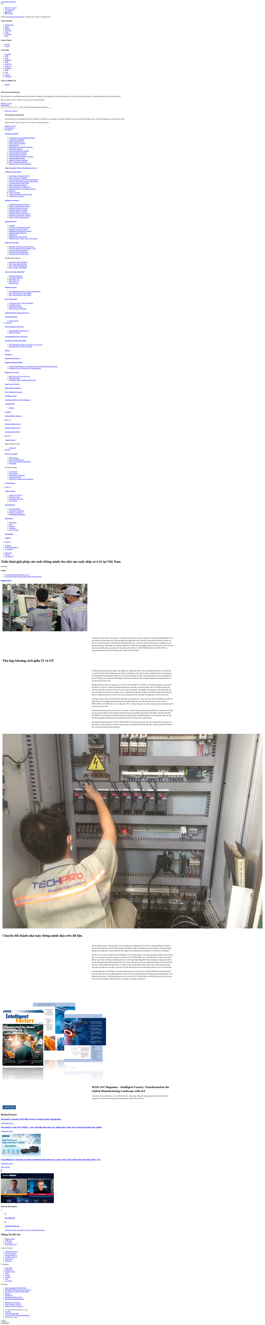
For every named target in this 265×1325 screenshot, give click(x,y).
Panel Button (5, 105)
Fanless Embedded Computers (19, 151)
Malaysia (8, 66)
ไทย (6, 72)
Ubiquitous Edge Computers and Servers (22, 380)
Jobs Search (9, 1259)
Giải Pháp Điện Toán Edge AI (19, 331)
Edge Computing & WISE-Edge (14, 326)
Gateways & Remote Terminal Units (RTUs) (23, 181)
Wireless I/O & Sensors (16, 196)
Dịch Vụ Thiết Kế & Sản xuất (13, 392)
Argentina (8, 30)
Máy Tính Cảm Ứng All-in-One (19, 376)
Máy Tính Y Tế (14, 281)
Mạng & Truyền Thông (12, 242)
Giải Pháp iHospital (15, 276)
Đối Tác (7, 436)
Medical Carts (13, 283)
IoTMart (7, 545)
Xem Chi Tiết (9, 1107)
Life (10, 524)
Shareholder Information (17, 514)
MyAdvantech (9, 9)
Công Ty (8, 487)
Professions (13, 522)
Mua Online (11, 1239)
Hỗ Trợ (7, 450)
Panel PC (12, 191)
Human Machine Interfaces (18, 185)
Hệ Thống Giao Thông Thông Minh (15, 340)
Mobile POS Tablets (15, 307)
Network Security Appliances (18, 250)
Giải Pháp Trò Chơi (10, 396)
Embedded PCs (14, 145)
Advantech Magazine (16, 499)
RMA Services (14, 458)
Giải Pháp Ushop (14, 305)
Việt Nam (10, 13)
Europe (7, 44)
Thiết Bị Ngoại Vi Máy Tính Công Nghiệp (23, 238)
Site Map (8, 1312)
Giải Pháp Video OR (16, 278)
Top (4, 1321)
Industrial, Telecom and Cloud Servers (21, 247)
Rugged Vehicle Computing (13, 388)
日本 (6, 62)
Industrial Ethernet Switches (18, 210)
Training (12, 526)
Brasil (7, 27)
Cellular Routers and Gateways (19, 204)
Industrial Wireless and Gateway (19, 214)
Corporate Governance (16, 511)
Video (7, 1273)
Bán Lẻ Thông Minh (11, 299)
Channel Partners (10, 440)
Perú (6, 36)
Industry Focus (10, 1271)
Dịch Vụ (8, 420)
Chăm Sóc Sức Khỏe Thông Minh (14, 272)
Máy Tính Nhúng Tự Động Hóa (19, 187)
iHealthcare (8, 354)
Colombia (8, 34)
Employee (8, 538)
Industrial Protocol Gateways (18, 208)
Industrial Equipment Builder (13, 362)
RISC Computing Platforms (18, 162)
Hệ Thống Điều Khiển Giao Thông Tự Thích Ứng (25, 345)
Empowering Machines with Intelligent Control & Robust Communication (33, 366)
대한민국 (8, 64)
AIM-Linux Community (17, 475)
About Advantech (10, 491)
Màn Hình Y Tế (14, 279)
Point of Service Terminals (17, 309)
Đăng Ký (8, 8)
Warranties (12, 463)
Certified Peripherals (11, 317)
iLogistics (8, 412)
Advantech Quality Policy (12, 432)
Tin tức (7, 1275)
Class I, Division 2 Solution (18, 178)
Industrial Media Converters (18, 212)
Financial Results (14, 509)
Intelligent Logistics (11, 287)
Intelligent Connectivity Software (20, 215)
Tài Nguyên (13, 471)
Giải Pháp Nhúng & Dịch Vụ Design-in (16, 336)
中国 (6, 56)
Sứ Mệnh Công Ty (11, 1257)
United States (9, 25)
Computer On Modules (16, 140)
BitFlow (11, 408)
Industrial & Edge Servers (12, 358)
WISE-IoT (12, 448)
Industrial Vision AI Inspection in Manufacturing (25, 368)
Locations (12, 528)
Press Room (13, 501)
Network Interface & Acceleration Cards (22, 248)
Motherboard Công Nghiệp (18, 237)
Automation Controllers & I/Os (19, 176)
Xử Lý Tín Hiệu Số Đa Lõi (18, 266)
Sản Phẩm (8, 130)
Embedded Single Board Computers (21, 147)
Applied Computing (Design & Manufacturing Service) (21, 168)
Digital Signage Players (16, 141)
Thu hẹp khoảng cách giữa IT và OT (17, 575)
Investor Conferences (16, 512)
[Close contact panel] (1, 1210)
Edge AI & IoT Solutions (17, 143)
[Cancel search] (51, 107)
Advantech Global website (15, 17)
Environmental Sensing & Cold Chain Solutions (24, 291)
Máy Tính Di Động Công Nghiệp (20, 295)
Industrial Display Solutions (13, 416)
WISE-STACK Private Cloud (19, 254)
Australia (8, 54)
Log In (14, 8)
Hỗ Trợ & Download (11, 454)
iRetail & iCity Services (12, 372)
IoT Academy (13, 473)
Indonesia (8, 60)
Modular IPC (13, 235)
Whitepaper (9, 1270)
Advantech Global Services (13, 424)
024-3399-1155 (12, 1244)
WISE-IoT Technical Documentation (21, 479)
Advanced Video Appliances (18, 262)
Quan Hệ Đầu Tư (10, 505)
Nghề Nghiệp (8, 518)
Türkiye (7, 75)
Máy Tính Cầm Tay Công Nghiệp (20, 293)
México (7, 29)
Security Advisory (10, 483)
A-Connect (8, 549)
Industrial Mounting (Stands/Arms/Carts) (17, 313)
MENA (7, 85)
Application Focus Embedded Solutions (22, 138)
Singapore (8, 68)
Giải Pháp (8, 323)
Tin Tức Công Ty (10, 1253)
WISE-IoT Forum (15, 477)
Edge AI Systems (14, 332)
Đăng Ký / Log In (11, 111)
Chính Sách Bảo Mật (12, 1313)
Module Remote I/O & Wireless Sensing (22, 189)
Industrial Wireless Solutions (18, 160)
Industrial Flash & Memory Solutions (21, 156)
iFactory (7, 350)
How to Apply (14, 530)
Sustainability (9, 534)
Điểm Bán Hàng (14, 378)
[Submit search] (48, 107)
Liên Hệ (7, 542)
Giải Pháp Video (10, 404)
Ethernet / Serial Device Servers (19, 206)
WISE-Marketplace (11, 547)
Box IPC (12, 225)
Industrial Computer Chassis (18, 229)
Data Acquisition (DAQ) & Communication (23, 179)
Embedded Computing (11, 133)
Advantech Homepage (8, 2)
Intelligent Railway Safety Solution (20, 346)
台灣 (6, 70)
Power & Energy (14, 192)
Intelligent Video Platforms (18, 233)
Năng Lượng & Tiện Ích (12, 384)
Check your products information (20, 461)
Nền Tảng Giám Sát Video (18, 264)
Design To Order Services (12, 428)
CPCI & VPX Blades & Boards (19, 227)
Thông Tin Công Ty (15, 495)
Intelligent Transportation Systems (20, 231)
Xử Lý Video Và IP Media (18, 268)
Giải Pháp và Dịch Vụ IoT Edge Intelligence (18, 400)
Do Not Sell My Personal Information (17, 1315)
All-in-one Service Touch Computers (21, 303)
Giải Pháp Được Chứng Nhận (19, 183)
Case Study (8, 1268)
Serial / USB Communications (19, 217)
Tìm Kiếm (8, 11)
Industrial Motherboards (17, 158)
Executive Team (14, 497)
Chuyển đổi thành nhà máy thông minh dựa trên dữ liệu (23, 576)
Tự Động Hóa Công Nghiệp (13, 172)
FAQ (6, 1279)
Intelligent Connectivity (12, 200)
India (6, 58)
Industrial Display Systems (17, 154)
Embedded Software (15, 149)
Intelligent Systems (10, 221)
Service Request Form (16, 460)
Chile (6, 32)
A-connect (8, 1281)
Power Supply (13, 321)
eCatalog (8, 1277)
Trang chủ (8, 553)
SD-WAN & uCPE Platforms (18, 252)
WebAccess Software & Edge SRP (20, 194)
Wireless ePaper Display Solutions (20, 164)
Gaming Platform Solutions (18, 153)
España (7, 46)
